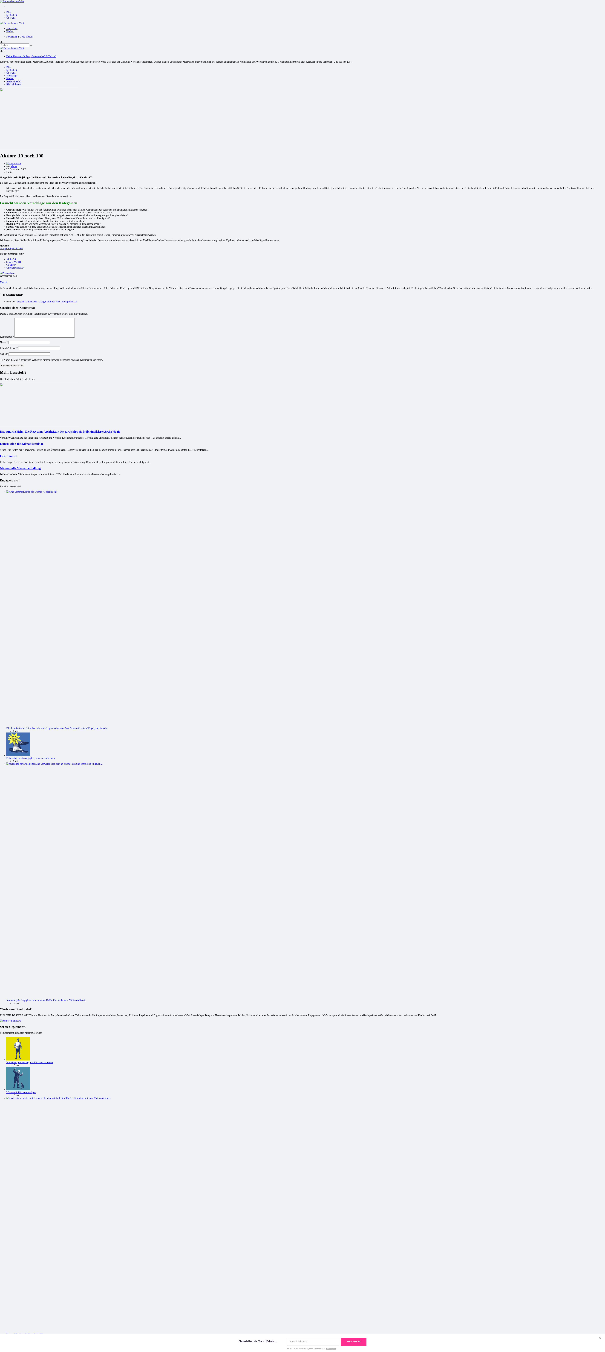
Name (4, 342)
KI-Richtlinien (13, 84)
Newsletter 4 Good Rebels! (19, 36)
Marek (14, 166)
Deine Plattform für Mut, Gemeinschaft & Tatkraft (31, 56)
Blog (8, 12)
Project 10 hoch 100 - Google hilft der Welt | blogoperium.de (47, 301)
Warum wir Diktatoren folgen (21, 1092)
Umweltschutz (15, 267)
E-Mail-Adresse (9, 348)
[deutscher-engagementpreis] (10, 1020)
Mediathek (11, 15)
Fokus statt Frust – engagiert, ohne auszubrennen (30, 758)
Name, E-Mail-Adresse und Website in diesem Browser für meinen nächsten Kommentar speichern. (53, 360)
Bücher (10, 31)
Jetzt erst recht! (13, 81)
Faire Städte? (8, 456)
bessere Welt (13, 262)
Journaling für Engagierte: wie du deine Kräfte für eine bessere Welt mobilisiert (45, 1000)
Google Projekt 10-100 (11, 248)
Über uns (10, 17)
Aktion (11, 259)
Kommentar (7, 336)
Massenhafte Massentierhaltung (20, 468)
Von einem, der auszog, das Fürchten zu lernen (29, 1062)
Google (11, 264)
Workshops (11, 28)
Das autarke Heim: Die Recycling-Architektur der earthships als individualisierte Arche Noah (60, 431)
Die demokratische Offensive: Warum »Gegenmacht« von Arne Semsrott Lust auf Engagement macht (56, 728)
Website (4, 354)
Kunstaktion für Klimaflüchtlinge (21, 443)
